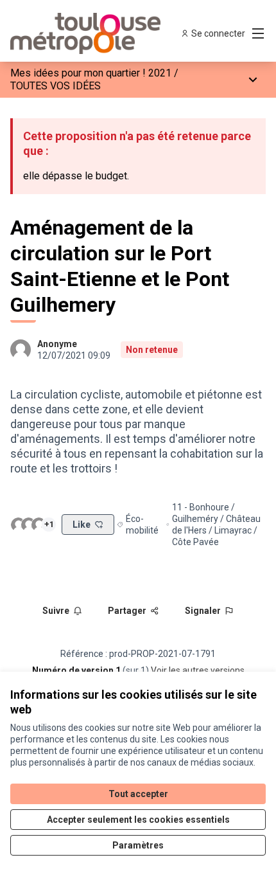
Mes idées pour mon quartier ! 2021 (90, 73)
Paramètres (138, 845)
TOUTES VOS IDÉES (55, 86)
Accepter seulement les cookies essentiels (138, 819)
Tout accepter (138, 794)
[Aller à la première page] (105, 33)
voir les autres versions (198, 670)
